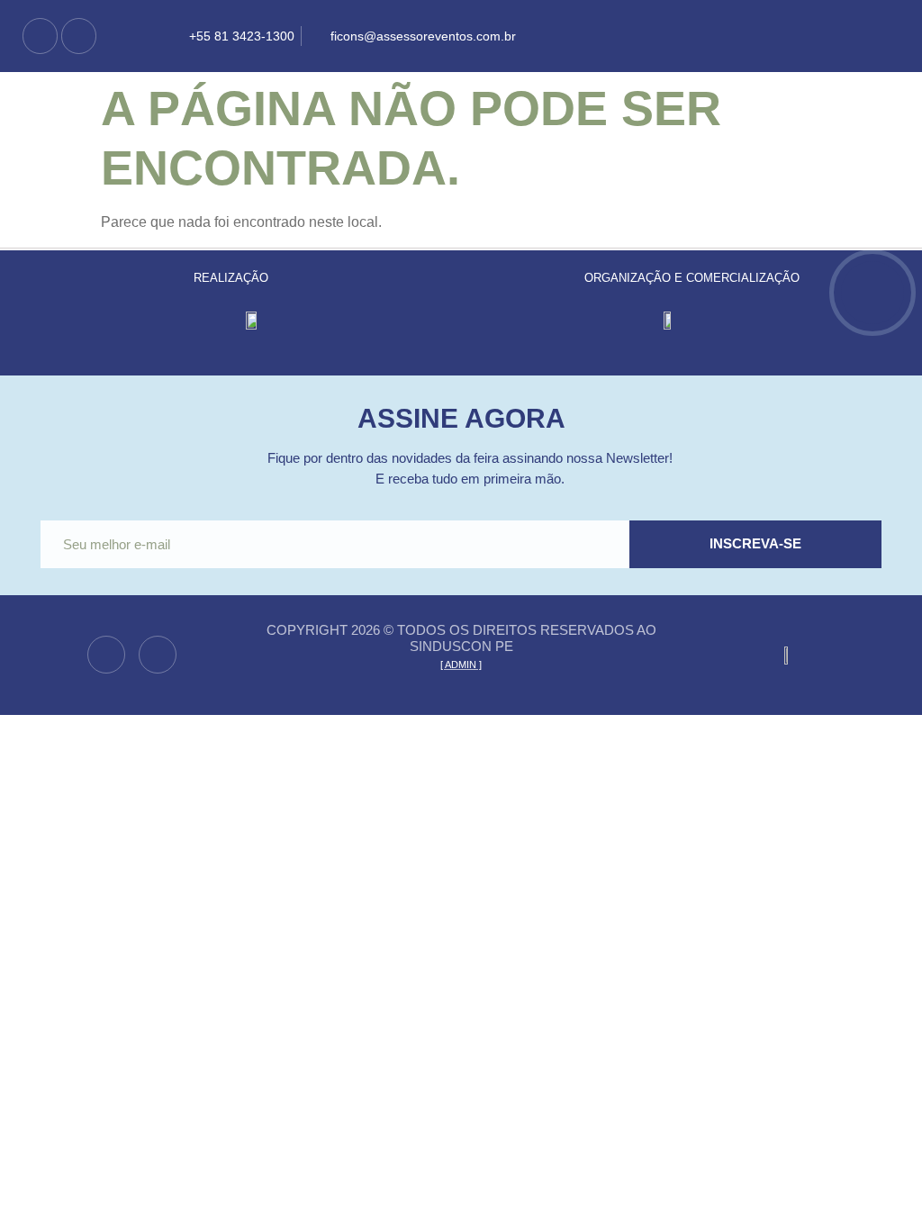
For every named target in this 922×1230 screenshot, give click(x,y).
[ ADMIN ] (461, 664)
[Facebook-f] (40, 35)
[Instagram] (78, 35)
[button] (576, 36)
